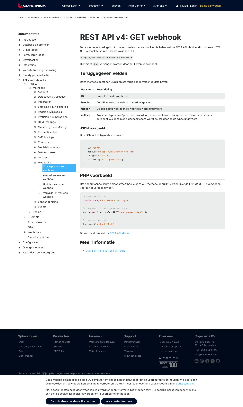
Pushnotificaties (47, 132)
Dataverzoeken (47, 152)
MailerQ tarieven (97, 351)
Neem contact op (169, 351)
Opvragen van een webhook (115, 17)
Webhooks (94, 17)
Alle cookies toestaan (119, 401)
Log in (193, 5)
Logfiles (43, 157)
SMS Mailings (46, 137)
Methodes (81, 17)
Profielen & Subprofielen (53, 116)
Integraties (29, 64)
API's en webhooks (52, 17)
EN (186, 5)
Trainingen (129, 351)
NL (182, 5)
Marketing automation (29, 346)
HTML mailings (47, 122)
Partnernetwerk (132, 341)
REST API (68, 17)
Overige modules (33, 247)
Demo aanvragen (210, 5)
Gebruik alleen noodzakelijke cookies (73, 401)
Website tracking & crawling (39, 70)
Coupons (43, 142)
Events (42, 206)
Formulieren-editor (34, 54)
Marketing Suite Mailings (53, 127)
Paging (37, 211)
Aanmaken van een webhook (54, 177)
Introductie (29, 39)
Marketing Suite (62, 341)
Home (20, 17)
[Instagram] (202, 361)
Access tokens (37, 222)
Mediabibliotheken (49, 147)
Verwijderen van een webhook (55, 194)
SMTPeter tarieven (98, 346)
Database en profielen (36, 44)
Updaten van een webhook (53, 186)
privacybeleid (186, 383)
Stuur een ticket (132, 355)
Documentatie (33, 17)
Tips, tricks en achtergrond (39, 252)
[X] (213, 361)
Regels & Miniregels (50, 111)
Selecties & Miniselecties (53, 106)
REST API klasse (120, 233)
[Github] (218, 361)
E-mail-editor (30, 49)
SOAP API (34, 217)
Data (20, 351)
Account (43, 91)
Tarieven (115, 5)
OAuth (31, 227)
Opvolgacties (31, 59)
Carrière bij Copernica (171, 346)
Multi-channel (25, 355)
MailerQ (58, 346)
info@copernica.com (206, 354)
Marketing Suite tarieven (102, 341)
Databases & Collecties (52, 96)
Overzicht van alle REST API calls (105, 250)
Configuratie (30, 242)
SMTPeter (59, 351)
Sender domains (48, 201)
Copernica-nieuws (169, 341)
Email (21, 341)
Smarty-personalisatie (36, 75)
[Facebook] (208, 361)
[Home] (32, 6)
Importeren (44, 101)
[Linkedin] (197, 361)
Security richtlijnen (39, 237)
